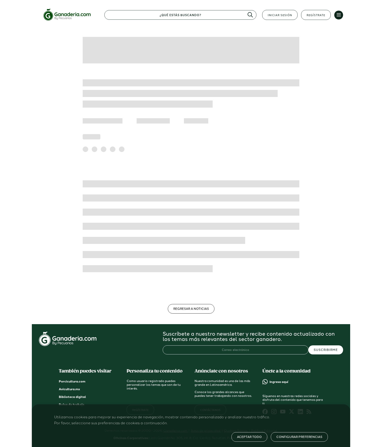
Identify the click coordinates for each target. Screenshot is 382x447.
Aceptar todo (249, 437)
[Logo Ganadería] (69, 21)
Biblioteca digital (72, 397)
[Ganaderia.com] (67, 345)
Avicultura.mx (69, 389)
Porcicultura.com (72, 381)
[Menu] (338, 15)
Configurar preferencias (299, 437)
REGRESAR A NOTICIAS (191, 309)
